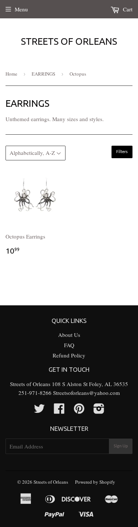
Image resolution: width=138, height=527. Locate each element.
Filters (122, 152)
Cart (126, 9)
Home (11, 73)
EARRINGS (43, 73)
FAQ (69, 345)
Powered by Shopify (95, 482)
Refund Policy (69, 355)
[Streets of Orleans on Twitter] (39, 410)
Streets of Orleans (69, 41)
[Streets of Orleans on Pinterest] (79, 410)
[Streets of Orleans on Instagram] (99, 410)
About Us (69, 334)
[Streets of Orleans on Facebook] (59, 410)
